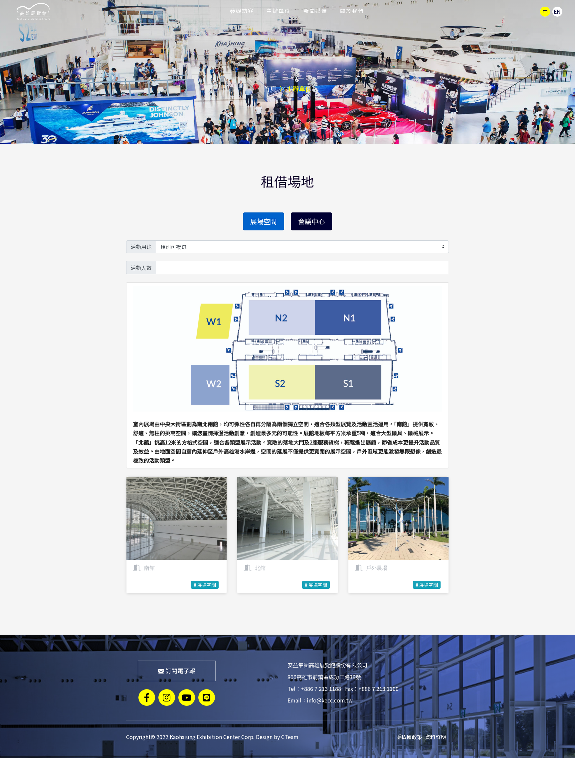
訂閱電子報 (179, 670)
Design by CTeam (277, 737)
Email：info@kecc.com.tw (320, 700)
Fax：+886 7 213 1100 (372, 689)
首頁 (270, 88)
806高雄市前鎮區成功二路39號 (324, 677)
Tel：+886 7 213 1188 (314, 689)
